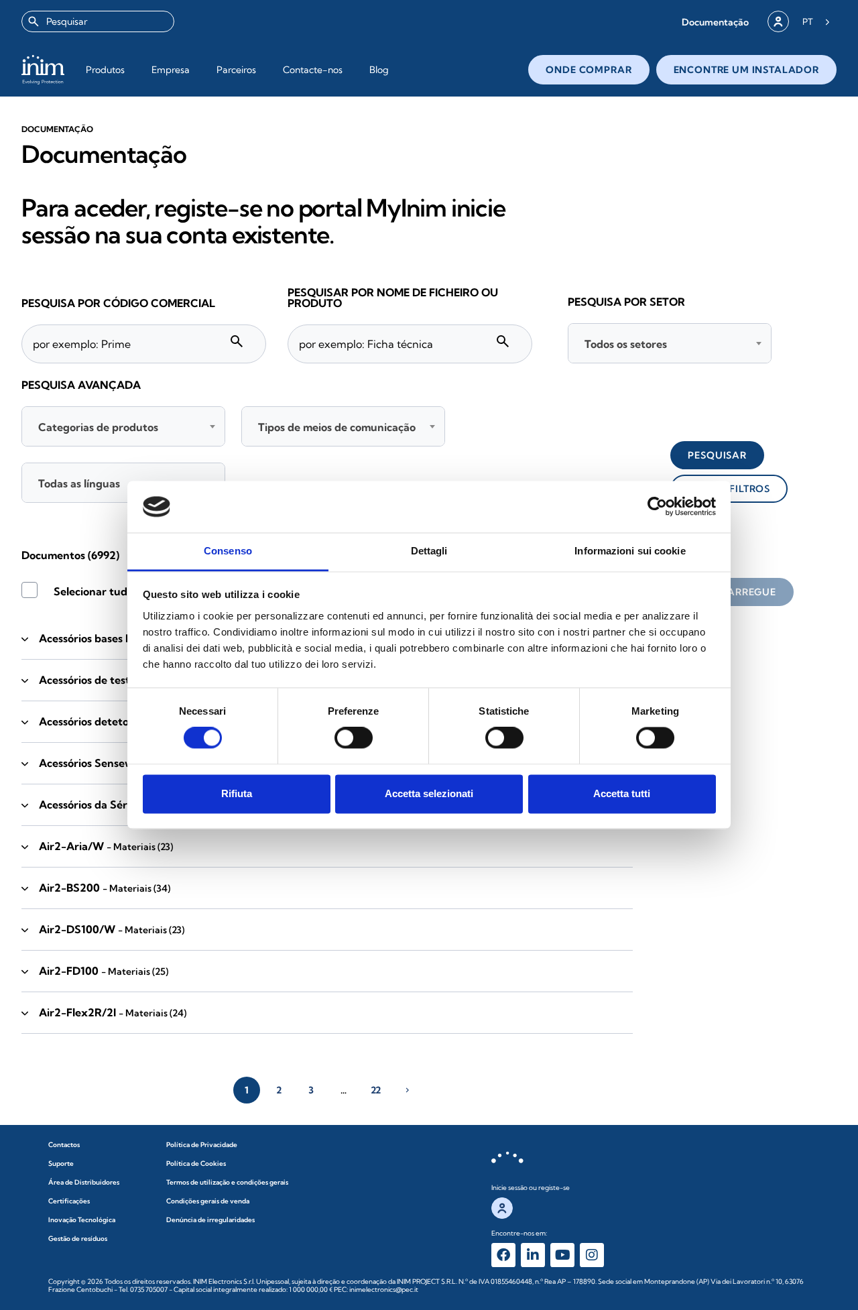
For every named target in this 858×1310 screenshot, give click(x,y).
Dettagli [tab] (429, 550)
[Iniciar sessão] (778, 21)
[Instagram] (592, 1255)
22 (376, 1090)
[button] (715, 22)
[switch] (353, 738)
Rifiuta (236, 793)
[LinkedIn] (533, 1255)
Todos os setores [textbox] (626, 344)
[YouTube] (562, 1255)
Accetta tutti (621, 793)
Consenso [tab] (228, 550)
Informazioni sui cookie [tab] (629, 550)
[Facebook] (503, 1255)
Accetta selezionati (429, 793)
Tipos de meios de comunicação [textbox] (337, 427)
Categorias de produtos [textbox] (98, 427)
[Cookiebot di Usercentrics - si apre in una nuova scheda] (657, 507)
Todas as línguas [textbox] (79, 483)
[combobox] (97, 21)
